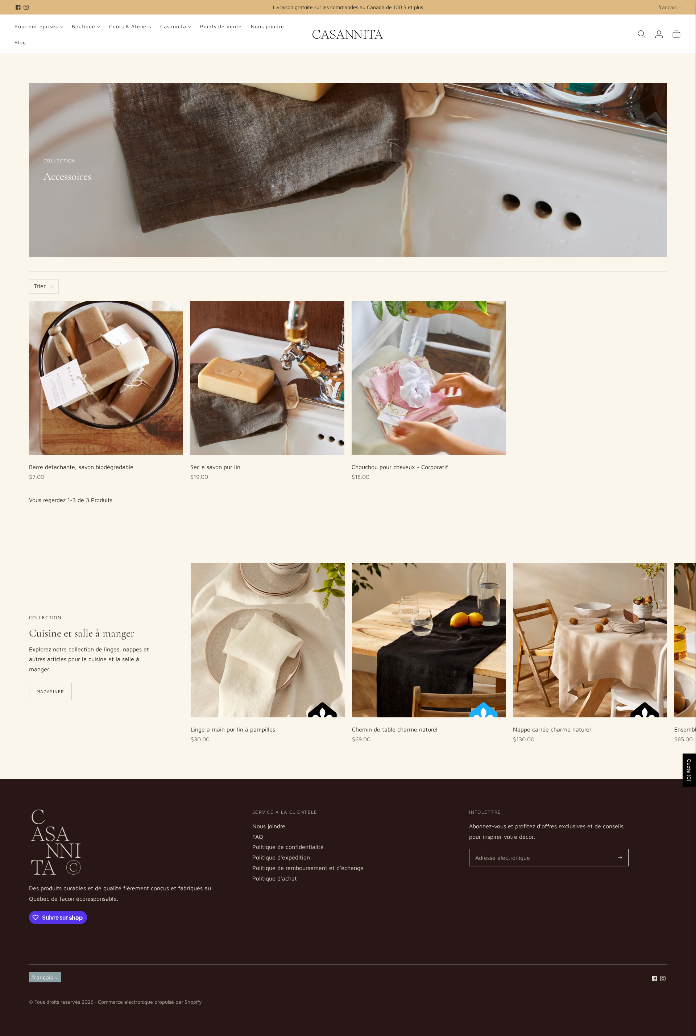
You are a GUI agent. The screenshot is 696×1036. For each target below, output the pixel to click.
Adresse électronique (500, 849)
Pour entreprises (36, 26)
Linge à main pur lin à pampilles (233, 729)
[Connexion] (659, 34)
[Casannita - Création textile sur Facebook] (18, 7)
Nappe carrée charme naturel (552, 729)
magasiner (50, 691)
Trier (40, 286)
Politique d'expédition (281, 857)
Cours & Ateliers (130, 26)
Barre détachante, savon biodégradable (81, 467)
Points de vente (221, 26)
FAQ (257, 836)
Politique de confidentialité (288, 847)
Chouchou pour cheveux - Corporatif (400, 467)
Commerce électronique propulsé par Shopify (150, 1002)
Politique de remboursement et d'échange (308, 868)
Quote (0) (689, 770)
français (667, 7)
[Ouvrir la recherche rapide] (642, 34)
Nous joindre (267, 26)
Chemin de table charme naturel (395, 729)
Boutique (83, 26)
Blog (20, 42)
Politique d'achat (274, 878)
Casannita (173, 26)
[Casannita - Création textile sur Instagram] (26, 7)
